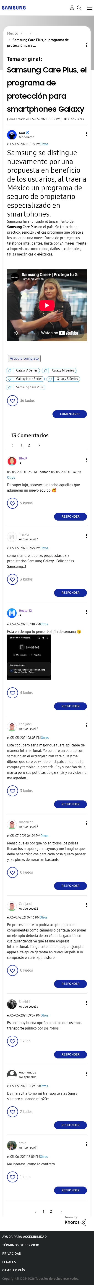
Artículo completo (24, 358)
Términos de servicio (20, 1245)
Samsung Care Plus (29, 387)
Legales (9, 1262)
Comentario (70, 414)
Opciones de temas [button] (78, 45)
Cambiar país (13, 1270)
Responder (71, 517)
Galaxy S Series (67, 379)
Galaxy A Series (26, 370)
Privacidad (11, 1254)
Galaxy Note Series (29, 379)
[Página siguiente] (37, 445)
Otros (44, 144)
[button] (79, 133)
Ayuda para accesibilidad (24, 1237)
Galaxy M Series (63, 370)
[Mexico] (14, 7)
